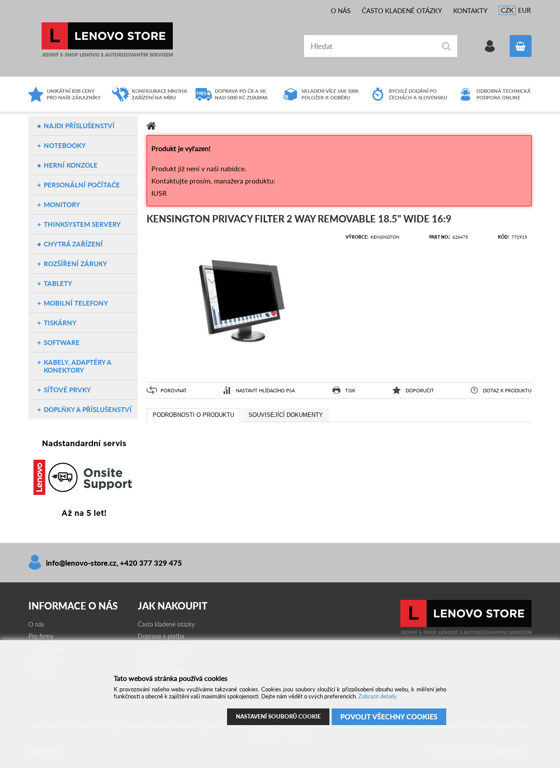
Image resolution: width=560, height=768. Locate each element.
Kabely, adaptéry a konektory (77, 366)
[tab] (193, 415)
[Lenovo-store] (466, 632)
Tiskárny (60, 323)
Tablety (58, 283)
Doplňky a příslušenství (88, 409)
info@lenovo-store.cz (81, 562)
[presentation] (193, 415)
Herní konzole (71, 165)
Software (62, 342)
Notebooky (65, 145)
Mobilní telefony (76, 303)
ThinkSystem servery (82, 224)
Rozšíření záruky (75, 264)
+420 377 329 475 (151, 562)
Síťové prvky (67, 390)
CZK (507, 10)
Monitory (62, 204)
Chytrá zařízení (73, 244)
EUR (524, 10)
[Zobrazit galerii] (242, 369)
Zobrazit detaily (377, 696)
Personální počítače (82, 185)
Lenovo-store (107, 39)
